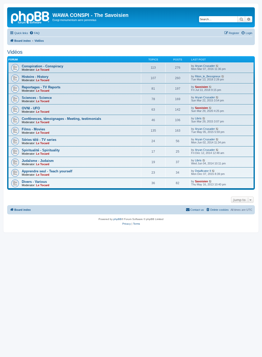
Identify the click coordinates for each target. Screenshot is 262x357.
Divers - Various (34, 182)
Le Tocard (42, 69)
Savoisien (201, 86)
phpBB (117, 219)
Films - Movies (33, 129)
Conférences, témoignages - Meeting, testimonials (61, 119)
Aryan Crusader (205, 65)
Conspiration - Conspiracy (42, 66)
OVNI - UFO (31, 108)
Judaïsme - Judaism (38, 161)
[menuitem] (34, 33)
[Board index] (30, 16)
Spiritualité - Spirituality (41, 150)
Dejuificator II (203, 170)
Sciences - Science (37, 98)
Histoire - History (35, 77)
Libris (198, 118)
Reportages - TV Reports (41, 87)
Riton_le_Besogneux (208, 76)
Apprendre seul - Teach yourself (47, 171)
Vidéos (15, 52)
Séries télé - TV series (39, 140)
